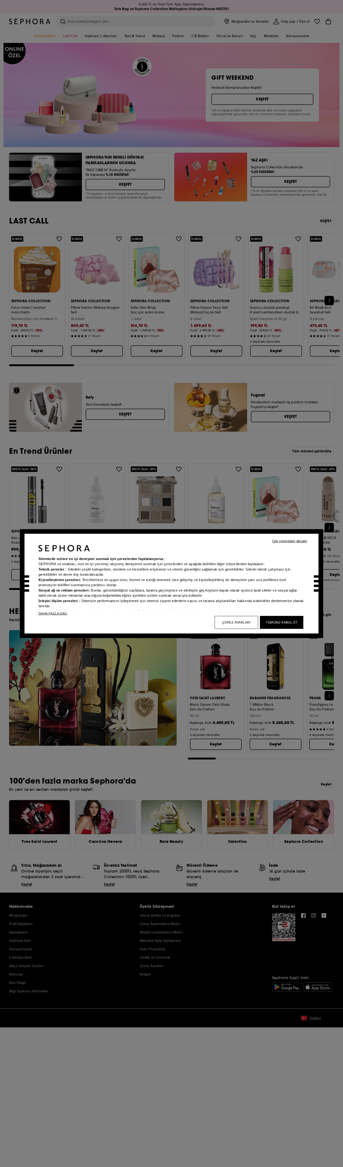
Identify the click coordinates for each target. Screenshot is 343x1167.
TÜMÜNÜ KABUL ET (282, 622)
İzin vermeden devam (289, 541)
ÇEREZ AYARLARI (236, 622)
